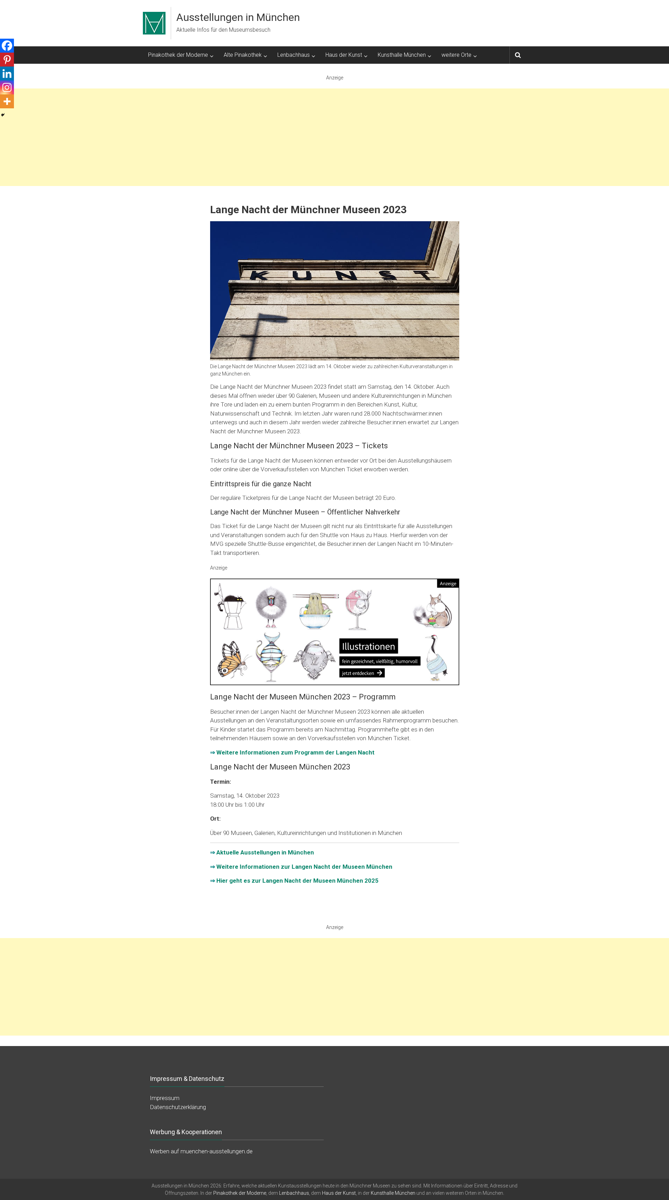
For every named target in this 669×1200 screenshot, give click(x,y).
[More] (7, 101)
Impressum (164, 1097)
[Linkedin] (7, 73)
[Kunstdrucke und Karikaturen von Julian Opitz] (334, 631)
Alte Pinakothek (243, 55)
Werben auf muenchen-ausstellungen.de (201, 1151)
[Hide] (3, 115)
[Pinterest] (7, 60)
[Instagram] (7, 87)
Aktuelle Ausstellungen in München (265, 852)
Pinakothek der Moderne (178, 55)
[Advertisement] (334, 137)
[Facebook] (7, 46)
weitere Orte (456, 55)
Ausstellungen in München (238, 17)
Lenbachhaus (293, 55)
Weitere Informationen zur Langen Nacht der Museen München (304, 866)
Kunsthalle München (402, 55)
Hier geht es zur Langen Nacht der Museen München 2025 (297, 880)
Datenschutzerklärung (178, 1106)
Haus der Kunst (343, 55)
